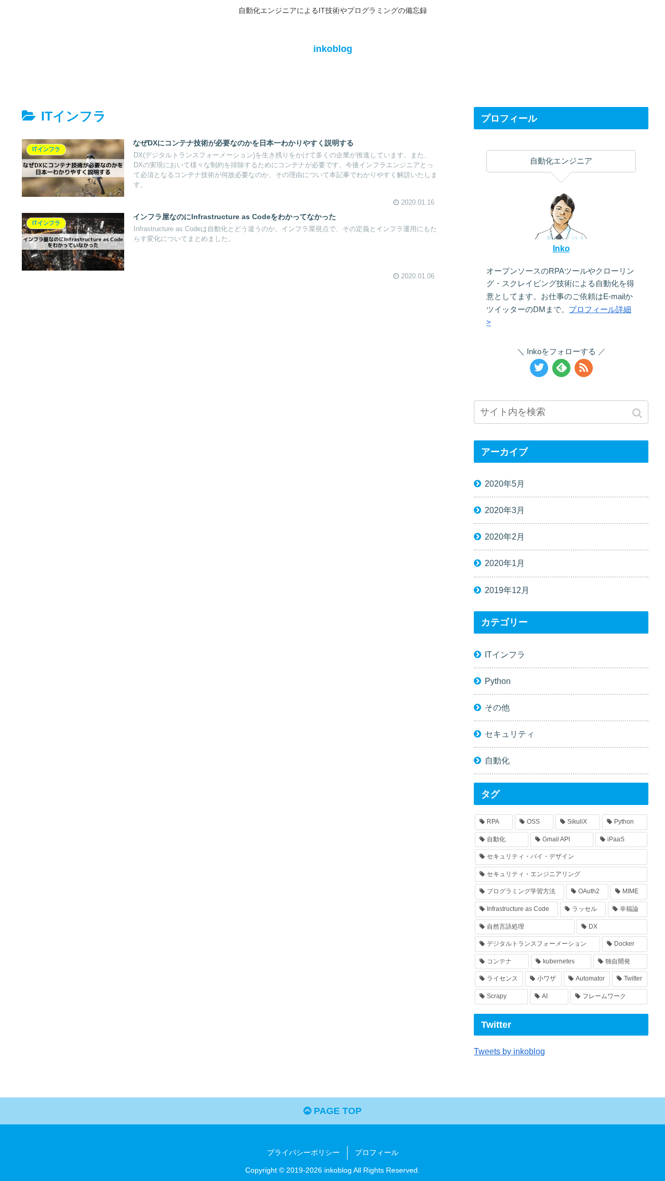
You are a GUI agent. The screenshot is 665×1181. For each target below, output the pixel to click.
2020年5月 (505, 483)
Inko (561, 248)
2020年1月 (505, 563)
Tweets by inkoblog (509, 1051)
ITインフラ (505, 654)
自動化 (497, 760)
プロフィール (376, 1152)
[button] (638, 413)
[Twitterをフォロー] (539, 368)
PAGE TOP (336, 1111)
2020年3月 (505, 510)
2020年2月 (505, 536)
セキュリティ (510, 734)
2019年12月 (507, 590)
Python (498, 681)
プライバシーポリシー (303, 1152)
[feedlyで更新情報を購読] (561, 368)
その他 (497, 707)
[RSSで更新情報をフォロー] (584, 368)
